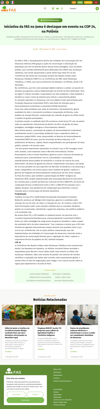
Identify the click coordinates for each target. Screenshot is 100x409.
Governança (57, 372)
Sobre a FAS (57, 369)
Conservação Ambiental (39, 274)
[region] (25, 390)
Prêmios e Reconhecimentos (62, 381)
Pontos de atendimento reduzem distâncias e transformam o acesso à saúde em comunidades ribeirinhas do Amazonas (82, 333)
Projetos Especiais (59, 405)
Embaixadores (57, 375)
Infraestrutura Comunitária (40, 277)
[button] (45, 8)
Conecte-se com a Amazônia (62, 399)
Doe (74, 2)
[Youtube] (57, 8)
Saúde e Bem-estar (63, 277)
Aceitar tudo (25, 400)
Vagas (80, 2)
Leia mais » (8, 352)
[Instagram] (61, 8)
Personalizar (16, 394)
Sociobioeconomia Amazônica (38, 281)
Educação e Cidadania (61, 274)
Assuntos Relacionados (51, 20)
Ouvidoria (88, 2)
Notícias (56, 392)
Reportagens (57, 394)
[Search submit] (97, 8)
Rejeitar (35, 394)
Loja (96, 2)
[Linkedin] (53, 8)
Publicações (57, 397)
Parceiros (56, 378)
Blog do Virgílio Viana (60, 402)
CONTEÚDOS (57, 389)
